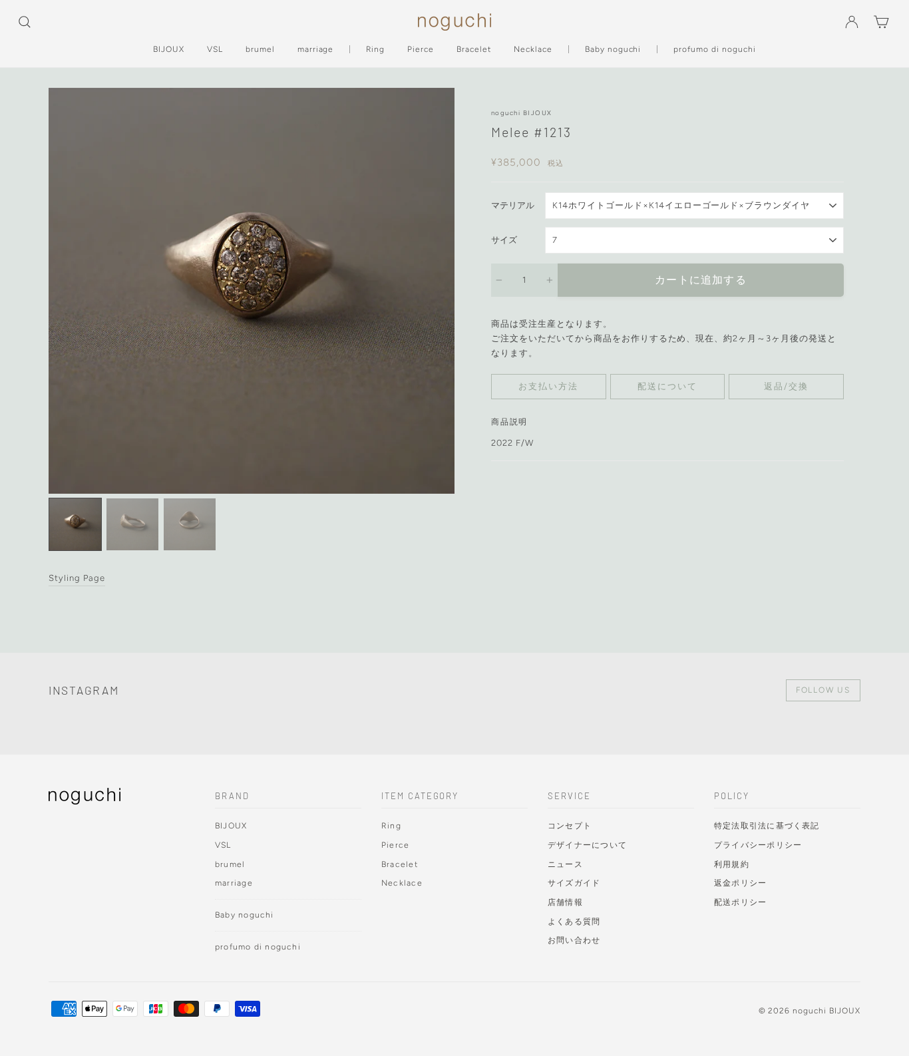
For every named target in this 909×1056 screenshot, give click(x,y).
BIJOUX (168, 49)
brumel (260, 49)
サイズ (504, 240)
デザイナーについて (587, 845)
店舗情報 (565, 902)
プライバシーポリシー (758, 845)
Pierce (420, 49)
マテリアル (512, 205)
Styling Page (77, 578)
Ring (375, 49)
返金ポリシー (740, 883)
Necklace (533, 49)
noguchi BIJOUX (521, 112)
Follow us (823, 690)
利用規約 (731, 864)
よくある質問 (574, 921)
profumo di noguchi (714, 49)
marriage (315, 49)
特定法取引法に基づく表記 (767, 825)
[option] (251, 291)
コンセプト (570, 825)
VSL (215, 49)
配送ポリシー (740, 902)
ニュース (565, 864)
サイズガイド (574, 883)
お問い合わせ (574, 940)
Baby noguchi (613, 49)
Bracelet (473, 49)
